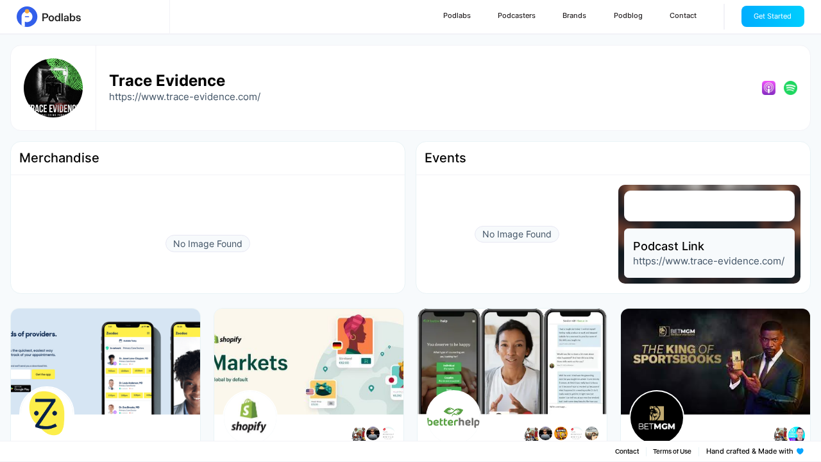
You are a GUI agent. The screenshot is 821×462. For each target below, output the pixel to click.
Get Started (772, 16)
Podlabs (457, 16)
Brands (574, 16)
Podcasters (517, 16)
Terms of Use (672, 451)
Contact (683, 16)
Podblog (628, 16)
